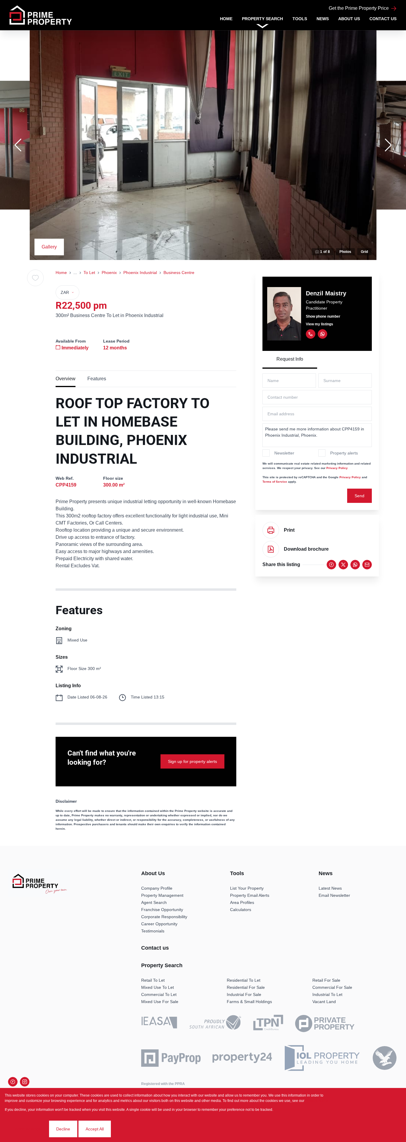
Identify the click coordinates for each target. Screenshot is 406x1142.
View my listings (319, 324)
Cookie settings (26, 1129)
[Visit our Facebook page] (13, 1081)
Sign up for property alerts (192, 761)
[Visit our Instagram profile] (24, 1081)
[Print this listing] (270, 530)
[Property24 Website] (242, 1058)
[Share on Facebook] (331, 564)
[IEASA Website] (159, 1023)
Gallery (49, 246)
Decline (63, 1129)
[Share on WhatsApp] (355, 564)
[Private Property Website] (325, 1023)
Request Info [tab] (289, 359)
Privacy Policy (337, 468)
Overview (65, 378)
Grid (364, 252)
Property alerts (344, 453)
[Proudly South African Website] (215, 1023)
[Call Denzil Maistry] (310, 334)
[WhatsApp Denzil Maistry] (322, 334)
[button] (18, 145)
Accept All (95, 1129)
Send (359, 495)
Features (96, 378)
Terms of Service (274, 481)
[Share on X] (343, 564)
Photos (345, 252)
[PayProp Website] (171, 1058)
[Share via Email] (367, 564)
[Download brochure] (270, 549)
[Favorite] (35, 278)
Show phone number (323, 316)
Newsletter (284, 453)
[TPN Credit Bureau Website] (268, 1023)
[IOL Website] (322, 1058)
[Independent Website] (384, 1058)
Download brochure (306, 549)
